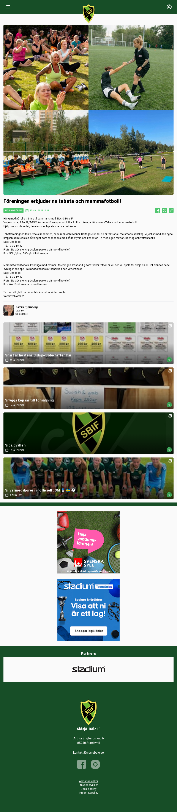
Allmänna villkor (88, 781)
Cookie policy (88, 788)
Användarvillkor (88, 785)
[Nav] (8, 7)
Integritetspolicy (88, 792)
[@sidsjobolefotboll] (95, 764)
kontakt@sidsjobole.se (88, 752)
